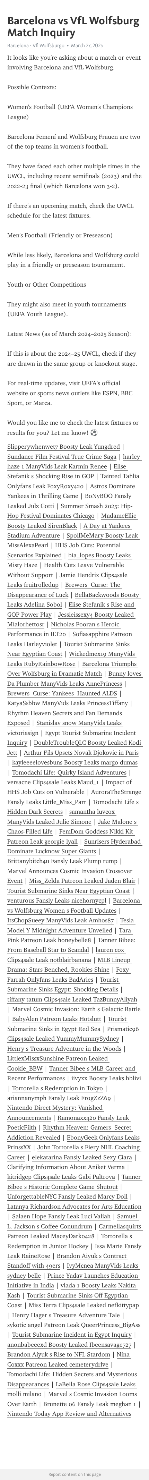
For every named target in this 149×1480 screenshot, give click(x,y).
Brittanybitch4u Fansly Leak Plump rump (62, 861)
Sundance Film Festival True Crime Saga (61, 456)
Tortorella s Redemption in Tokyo (57, 1088)
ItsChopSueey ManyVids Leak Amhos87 (60, 920)
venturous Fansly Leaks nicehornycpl (56, 900)
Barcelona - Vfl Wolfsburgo (35, 45)
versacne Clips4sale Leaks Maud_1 (53, 782)
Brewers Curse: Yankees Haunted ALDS (62, 693)
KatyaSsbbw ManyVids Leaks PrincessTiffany (67, 703)
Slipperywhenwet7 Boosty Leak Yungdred (63, 446)
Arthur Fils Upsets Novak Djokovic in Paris (81, 752)
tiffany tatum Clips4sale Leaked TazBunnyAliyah (72, 999)
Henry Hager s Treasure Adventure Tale (66, 1315)
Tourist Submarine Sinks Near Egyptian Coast (68, 891)
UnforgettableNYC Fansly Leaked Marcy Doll (67, 1196)
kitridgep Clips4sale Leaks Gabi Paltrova (61, 1177)
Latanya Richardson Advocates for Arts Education (74, 1206)
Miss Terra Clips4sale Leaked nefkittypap (84, 1305)
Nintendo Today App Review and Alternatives (69, 1414)
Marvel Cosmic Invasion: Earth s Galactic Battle (76, 1009)
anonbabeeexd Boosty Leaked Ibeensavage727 (69, 1344)
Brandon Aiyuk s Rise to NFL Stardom (58, 1354)
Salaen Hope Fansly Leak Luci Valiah (61, 1216)
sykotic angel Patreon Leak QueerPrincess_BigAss (73, 1325)
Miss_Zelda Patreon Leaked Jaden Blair (82, 881)
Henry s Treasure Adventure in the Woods (64, 1048)
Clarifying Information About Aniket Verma (66, 1167)
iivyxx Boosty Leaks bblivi (106, 1078)
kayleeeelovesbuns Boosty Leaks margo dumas (75, 762)
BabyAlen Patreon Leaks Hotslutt (56, 1019)
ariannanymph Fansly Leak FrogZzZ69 (59, 1098)
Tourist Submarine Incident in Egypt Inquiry (72, 1334)
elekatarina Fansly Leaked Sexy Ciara (82, 1157)
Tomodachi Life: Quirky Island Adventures (69, 772)
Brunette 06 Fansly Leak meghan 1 (89, 1404)
